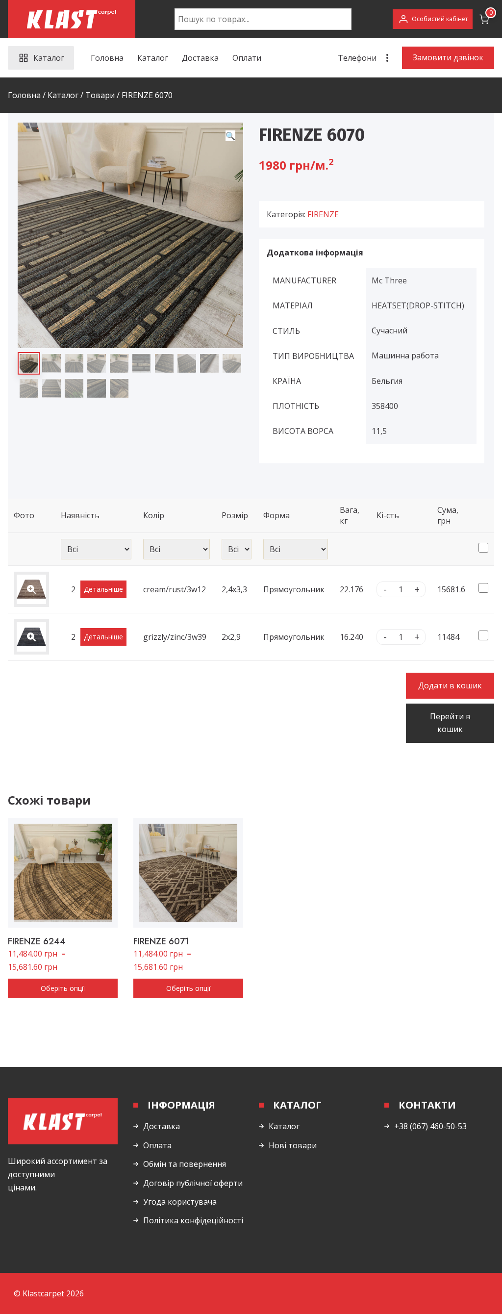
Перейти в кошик (450, 722)
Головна (107, 57)
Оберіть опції (63, 988)
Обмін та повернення (184, 1164)
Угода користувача (180, 1201)
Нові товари (293, 1145)
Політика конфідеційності (193, 1220)
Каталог (152, 57)
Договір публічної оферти (193, 1183)
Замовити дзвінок (448, 57)
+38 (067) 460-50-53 (430, 1126)
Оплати (246, 57)
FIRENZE (323, 214)
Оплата (157, 1145)
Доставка (200, 57)
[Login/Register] (433, 19)
